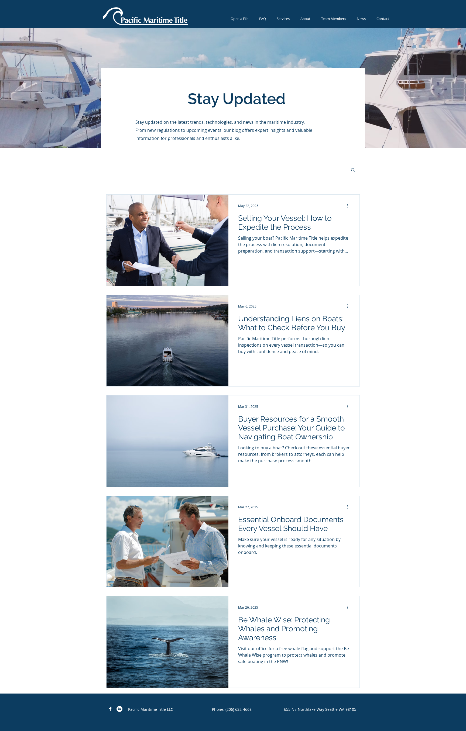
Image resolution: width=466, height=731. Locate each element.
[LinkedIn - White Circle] (119, 709)
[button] (352, 170)
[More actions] (349, 205)
